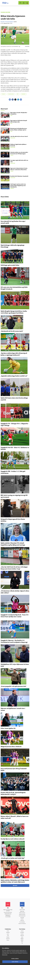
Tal (22, 943)
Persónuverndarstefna (8, 912)
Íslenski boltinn (11, 94)
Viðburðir (22, 935)
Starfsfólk (22, 917)
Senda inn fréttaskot (22, 923)
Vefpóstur (22, 920)
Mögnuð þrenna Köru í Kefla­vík (11, 746)
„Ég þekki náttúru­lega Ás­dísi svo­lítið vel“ (14, 376)
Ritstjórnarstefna (22, 914)
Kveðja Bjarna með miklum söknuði (12, 839)
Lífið (8, 935)
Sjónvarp (8, 938)
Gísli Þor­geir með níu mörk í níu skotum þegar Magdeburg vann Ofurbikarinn (18, 186)
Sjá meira (15, 885)
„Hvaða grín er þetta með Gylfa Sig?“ (13, 858)
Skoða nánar (4, 954)
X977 (22, 941)
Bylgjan (22, 938)
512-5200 (23, 909)
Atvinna (22, 934)
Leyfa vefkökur (15, 961)
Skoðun (7, 937)
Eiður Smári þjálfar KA (8, 728)
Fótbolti (3, 94)
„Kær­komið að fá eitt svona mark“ (12, 331)
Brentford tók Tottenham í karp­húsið (19, 176)
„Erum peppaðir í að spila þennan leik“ (13, 686)
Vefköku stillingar (15, 958)
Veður (22, 937)
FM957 (22, 940)
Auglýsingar (22, 911)
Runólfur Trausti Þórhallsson (7, 21)
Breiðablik (23, 94)
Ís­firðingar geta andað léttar (10, 265)
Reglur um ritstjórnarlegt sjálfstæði (7, 910)
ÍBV (17, 94)
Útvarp (8, 940)
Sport (8, 934)
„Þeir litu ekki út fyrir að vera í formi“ (19, 136)
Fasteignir (22, 932)
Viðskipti (8, 932)
